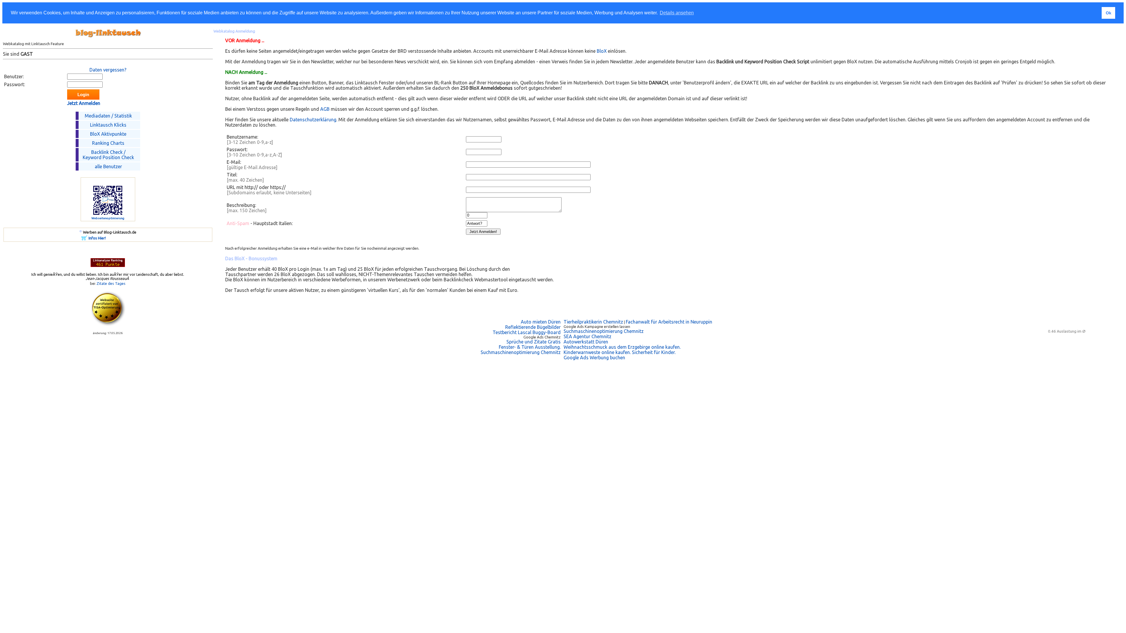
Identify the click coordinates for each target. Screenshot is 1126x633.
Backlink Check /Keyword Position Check (108, 154)
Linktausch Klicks (108, 124)
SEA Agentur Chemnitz (587, 336)
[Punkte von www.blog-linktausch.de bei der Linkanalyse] (108, 265)
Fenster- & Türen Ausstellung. (530, 347)
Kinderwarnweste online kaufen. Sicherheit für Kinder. (620, 352)
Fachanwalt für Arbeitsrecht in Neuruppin (669, 321)
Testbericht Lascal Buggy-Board (527, 332)
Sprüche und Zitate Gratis (533, 341)
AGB (325, 109)
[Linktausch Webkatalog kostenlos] (108, 39)
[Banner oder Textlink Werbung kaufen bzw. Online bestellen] (84, 238)
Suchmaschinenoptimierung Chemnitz (521, 352)
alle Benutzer (108, 166)
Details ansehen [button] (677, 12)
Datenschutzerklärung (313, 119)
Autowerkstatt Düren (586, 341)
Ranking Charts (108, 143)
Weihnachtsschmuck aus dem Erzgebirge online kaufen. (622, 347)
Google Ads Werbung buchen (594, 357)
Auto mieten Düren (541, 321)
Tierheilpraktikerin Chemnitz (593, 321)
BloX (602, 51)
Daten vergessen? (107, 69)
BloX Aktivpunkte (108, 134)
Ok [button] (1108, 13)
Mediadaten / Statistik (108, 115)
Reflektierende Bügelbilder (533, 327)
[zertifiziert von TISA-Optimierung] (108, 324)
